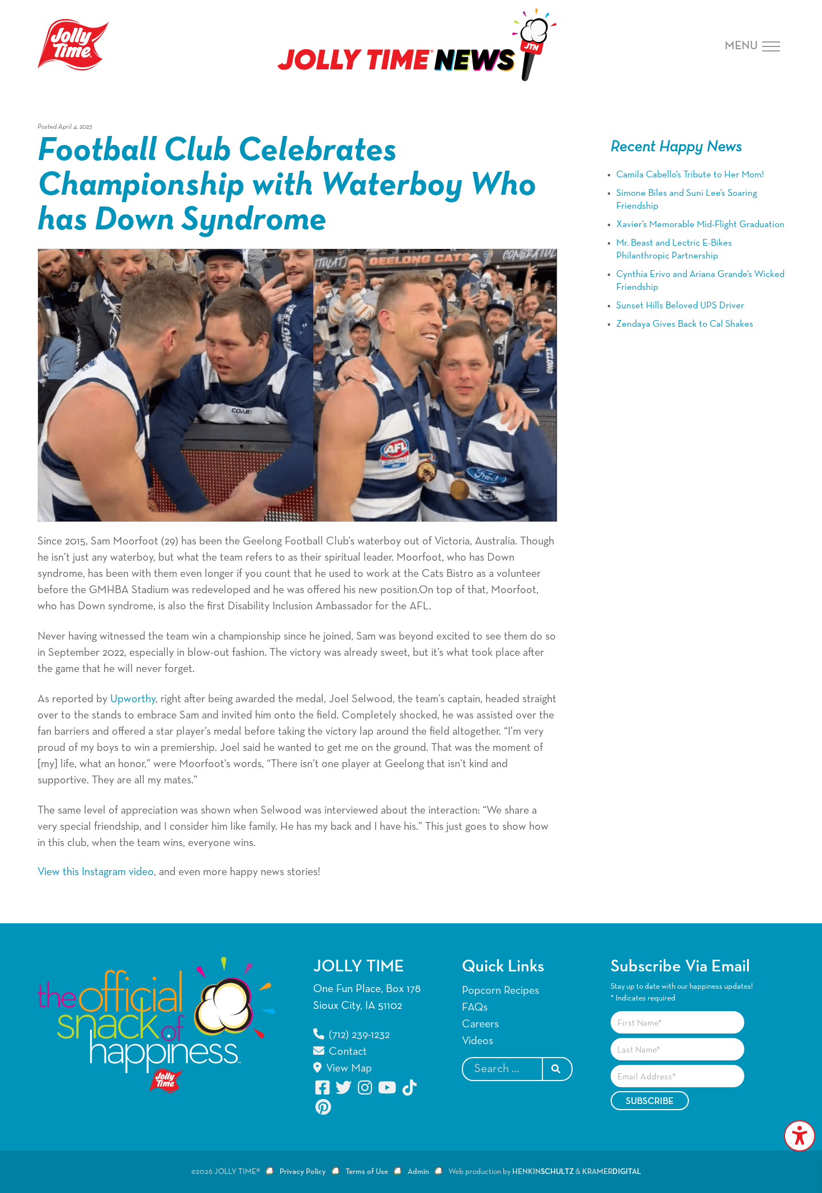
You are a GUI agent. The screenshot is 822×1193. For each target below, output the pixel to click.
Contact (346, 1051)
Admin (418, 1172)
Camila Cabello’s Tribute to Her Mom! (690, 175)
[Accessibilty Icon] (799, 1136)
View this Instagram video (95, 871)
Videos (477, 1040)
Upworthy (132, 698)
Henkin (543, 1172)
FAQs (475, 1007)
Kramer (611, 1172)
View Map (347, 1068)
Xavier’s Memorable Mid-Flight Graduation (700, 224)
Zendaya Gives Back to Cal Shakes (684, 324)
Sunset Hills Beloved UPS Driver (680, 306)
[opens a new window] (323, 1087)
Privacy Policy (303, 1172)
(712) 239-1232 (358, 1034)
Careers (480, 1024)
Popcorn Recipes (500, 990)
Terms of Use (367, 1172)
